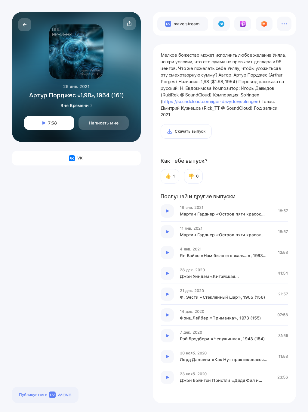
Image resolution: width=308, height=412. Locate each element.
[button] (129, 23)
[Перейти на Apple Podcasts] (242, 24)
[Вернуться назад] (24, 24)
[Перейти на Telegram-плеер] (221, 24)
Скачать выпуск (190, 131)
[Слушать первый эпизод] (167, 211)
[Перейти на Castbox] (264, 24)
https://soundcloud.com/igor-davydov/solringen (210, 101)
